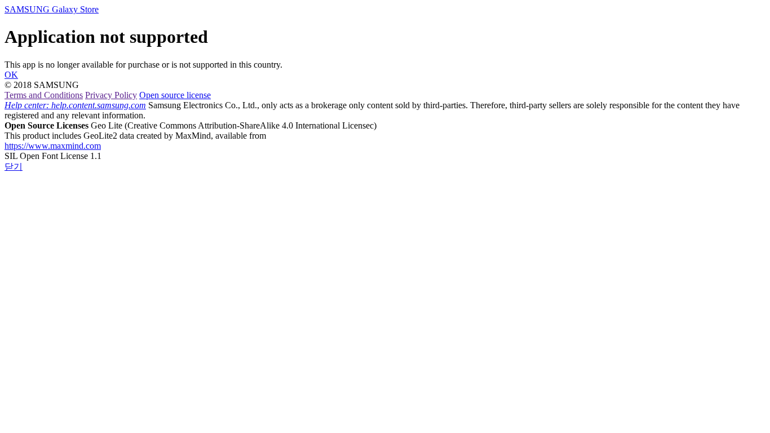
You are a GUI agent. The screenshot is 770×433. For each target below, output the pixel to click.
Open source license (175, 95)
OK (11, 74)
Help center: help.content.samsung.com (75, 105)
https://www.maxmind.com (53, 146)
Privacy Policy (111, 95)
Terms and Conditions (44, 95)
